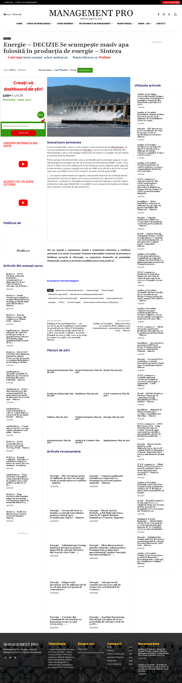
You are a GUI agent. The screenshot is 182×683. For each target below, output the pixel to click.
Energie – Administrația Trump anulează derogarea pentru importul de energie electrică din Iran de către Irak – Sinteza (150, 541)
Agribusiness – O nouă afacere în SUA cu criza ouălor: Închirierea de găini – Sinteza (17, 429)
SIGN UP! (23, 133)
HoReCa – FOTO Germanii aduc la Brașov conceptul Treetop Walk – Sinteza (17, 445)
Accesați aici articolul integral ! (63, 280)
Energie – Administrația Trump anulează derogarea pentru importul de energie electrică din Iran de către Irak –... (68, 549)
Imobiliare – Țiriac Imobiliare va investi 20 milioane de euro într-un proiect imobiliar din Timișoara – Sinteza (149, 205)
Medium (64, 70)
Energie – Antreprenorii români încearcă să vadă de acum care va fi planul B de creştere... (105, 586)
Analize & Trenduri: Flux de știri (87, 441)
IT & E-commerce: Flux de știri (116, 394)
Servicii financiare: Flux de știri (88, 371)
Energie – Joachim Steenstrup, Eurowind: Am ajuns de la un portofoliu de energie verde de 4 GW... (107, 621)
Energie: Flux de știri (114, 417)
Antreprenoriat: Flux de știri (59, 441)
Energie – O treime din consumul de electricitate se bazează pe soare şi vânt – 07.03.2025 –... (66, 621)
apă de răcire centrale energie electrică (69, 290)
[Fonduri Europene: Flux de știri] (88, 407)
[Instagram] (164, 14)
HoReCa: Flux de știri (57, 417)
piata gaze (51, 302)
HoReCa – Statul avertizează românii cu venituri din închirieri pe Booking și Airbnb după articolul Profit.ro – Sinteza (18, 300)
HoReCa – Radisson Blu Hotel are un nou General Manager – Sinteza (16, 515)
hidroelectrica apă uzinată (57, 294)
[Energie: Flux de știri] (117, 407)
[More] (95, 310)
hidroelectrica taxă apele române (92, 298)
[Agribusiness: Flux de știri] (117, 431)
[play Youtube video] (23, 164)
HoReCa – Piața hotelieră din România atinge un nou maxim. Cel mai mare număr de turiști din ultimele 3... (17, 498)
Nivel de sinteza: (45, 70)
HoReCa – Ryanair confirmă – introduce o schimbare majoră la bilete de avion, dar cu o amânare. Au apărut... (17, 461)
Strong (73, 70)
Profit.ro (12, 70)
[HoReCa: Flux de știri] (60, 407)
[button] (175, 14)
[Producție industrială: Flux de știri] (60, 384)
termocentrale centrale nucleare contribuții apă (100, 302)
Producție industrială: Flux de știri (60, 394)
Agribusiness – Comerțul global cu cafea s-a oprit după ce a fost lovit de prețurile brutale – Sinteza (17, 413)
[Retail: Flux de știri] (117, 360)
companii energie (92, 290)
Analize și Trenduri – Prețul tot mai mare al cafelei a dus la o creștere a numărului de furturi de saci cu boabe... (150, 167)
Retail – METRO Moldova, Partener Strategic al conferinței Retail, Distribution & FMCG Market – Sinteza (150, 398)
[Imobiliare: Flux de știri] (88, 384)
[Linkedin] (89, 310)
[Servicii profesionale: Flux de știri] (60, 360)
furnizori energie (107, 290)
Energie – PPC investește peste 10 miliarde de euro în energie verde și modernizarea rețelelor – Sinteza (68, 479)
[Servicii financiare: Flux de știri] (88, 360)
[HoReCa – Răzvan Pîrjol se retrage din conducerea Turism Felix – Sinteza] (35, 317)
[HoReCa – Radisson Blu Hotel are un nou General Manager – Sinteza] (35, 514)
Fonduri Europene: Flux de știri (88, 418)
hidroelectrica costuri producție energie (62, 298)
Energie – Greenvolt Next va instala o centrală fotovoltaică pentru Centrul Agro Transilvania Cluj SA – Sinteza (67, 514)
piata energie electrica (115, 298)
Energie (7, 38)
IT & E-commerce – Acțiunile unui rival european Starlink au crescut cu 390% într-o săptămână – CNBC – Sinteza (148, 380)
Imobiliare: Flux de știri (86, 393)
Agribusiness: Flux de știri (117, 440)
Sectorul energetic (74, 302)
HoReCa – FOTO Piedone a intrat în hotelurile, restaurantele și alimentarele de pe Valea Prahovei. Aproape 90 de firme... (17, 280)
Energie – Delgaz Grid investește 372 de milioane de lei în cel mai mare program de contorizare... (68, 586)
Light (57, 70)
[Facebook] (158, 14)
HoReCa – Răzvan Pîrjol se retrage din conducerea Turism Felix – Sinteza (16, 318)
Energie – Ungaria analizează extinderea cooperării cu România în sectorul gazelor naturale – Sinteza (106, 479)
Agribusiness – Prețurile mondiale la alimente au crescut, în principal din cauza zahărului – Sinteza (17, 376)
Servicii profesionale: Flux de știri (60, 371)
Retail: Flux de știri (113, 370)
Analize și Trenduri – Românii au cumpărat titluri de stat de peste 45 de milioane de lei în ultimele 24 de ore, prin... (150, 116)
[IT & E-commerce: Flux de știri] (117, 384)
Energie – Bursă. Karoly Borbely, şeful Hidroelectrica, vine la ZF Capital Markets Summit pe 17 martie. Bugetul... (107, 514)
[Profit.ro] (23, 238)
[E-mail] (120, 70)
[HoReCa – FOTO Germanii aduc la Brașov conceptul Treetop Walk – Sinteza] (35, 444)
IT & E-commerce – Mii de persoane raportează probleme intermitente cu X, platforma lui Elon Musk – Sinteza (150, 331)
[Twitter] (169, 14)
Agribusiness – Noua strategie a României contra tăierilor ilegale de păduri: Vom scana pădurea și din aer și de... (17, 480)
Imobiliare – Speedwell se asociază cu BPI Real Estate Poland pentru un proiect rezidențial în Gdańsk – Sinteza (150, 347)
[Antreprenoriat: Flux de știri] (60, 431)
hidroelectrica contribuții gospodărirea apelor (86, 294)
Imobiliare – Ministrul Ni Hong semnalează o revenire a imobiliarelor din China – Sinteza (149, 413)
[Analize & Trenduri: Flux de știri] (88, 431)
